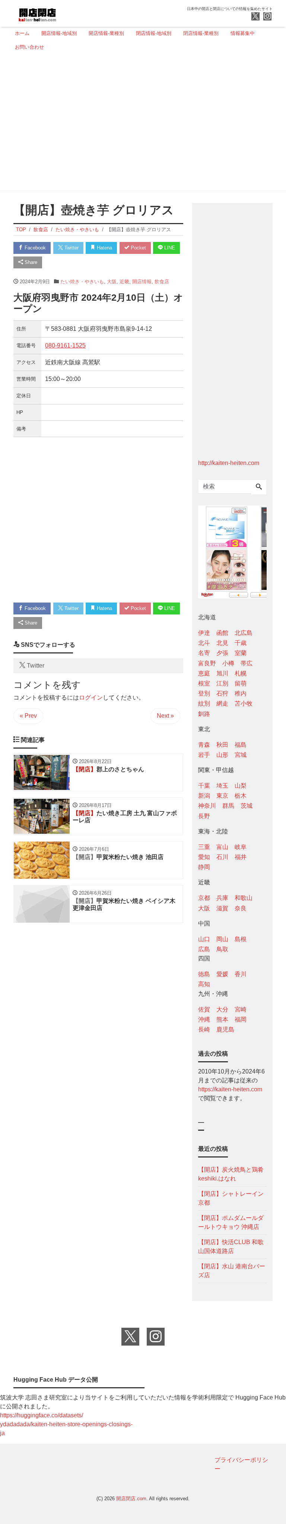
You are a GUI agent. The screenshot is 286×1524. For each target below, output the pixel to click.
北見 (222, 643)
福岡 (241, 1019)
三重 (204, 847)
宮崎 (241, 1009)
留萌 (241, 683)
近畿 (124, 281)
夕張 (222, 653)
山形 (222, 755)
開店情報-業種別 (106, 33)
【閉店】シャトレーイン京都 (231, 1198)
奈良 (241, 908)
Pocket (137, 248)
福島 (241, 745)
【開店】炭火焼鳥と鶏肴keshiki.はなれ (231, 1174)
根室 (204, 683)
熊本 (222, 1019)
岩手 (204, 755)
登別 (204, 693)
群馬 (228, 806)
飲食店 (162, 281)
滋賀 (222, 908)
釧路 (204, 714)
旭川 (222, 673)
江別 (222, 683)
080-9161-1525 (65, 345)
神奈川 (207, 806)
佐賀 (204, 1009)
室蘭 (241, 653)
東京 (222, 795)
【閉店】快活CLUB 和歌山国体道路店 (231, 1246)
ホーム (22, 33)
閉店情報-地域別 (153, 33)
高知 (204, 984)
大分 (222, 1009)
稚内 (241, 693)
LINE (169, 248)
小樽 (228, 663)
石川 (222, 857)
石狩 (222, 693)
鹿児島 (225, 1029)
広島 (204, 949)
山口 (204, 939)
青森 (204, 745)
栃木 (241, 795)
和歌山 (243, 898)
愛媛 (222, 974)
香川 (241, 974)
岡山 (222, 939)
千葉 (204, 785)
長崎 (204, 1029)
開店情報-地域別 (59, 33)
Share (30, 262)
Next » (165, 716)
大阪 (112, 281)
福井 (241, 857)
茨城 (246, 806)
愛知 (204, 857)
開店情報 (142, 281)
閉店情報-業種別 (201, 33)
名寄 (204, 653)
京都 (204, 898)
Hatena (103, 248)
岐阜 (241, 847)
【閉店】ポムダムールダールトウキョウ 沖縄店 (231, 1222)
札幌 (241, 673)
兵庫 (222, 898)
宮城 (241, 755)
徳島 (204, 974)
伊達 (204, 633)
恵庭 (204, 673)
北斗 (204, 643)
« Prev (28, 716)
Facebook (34, 248)
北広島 (243, 633)
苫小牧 (243, 703)
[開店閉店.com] (65, 12)
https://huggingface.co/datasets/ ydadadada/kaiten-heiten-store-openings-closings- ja (66, 1424)
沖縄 (204, 1019)
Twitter (71, 248)
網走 (222, 703)
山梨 (241, 785)
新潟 (204, 795)
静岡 (204, 867)
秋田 (222, 745)
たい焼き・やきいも (82, 281)
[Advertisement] (141, 124)
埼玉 (222, 785)
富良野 (207, 663)
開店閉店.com (131, 1498)
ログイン (91, 697)
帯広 (246, 663)
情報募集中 (243, 33)
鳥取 (222, 949)
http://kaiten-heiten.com (228, 463)
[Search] (258, 487)
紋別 (204, 703)
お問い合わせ (29, 47)
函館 (222, 633)
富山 (222, 847)
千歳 (241, 643)
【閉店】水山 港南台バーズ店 (231, 1270)
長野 (204, 816)
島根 (241, 939)
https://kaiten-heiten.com (230, 1089)
